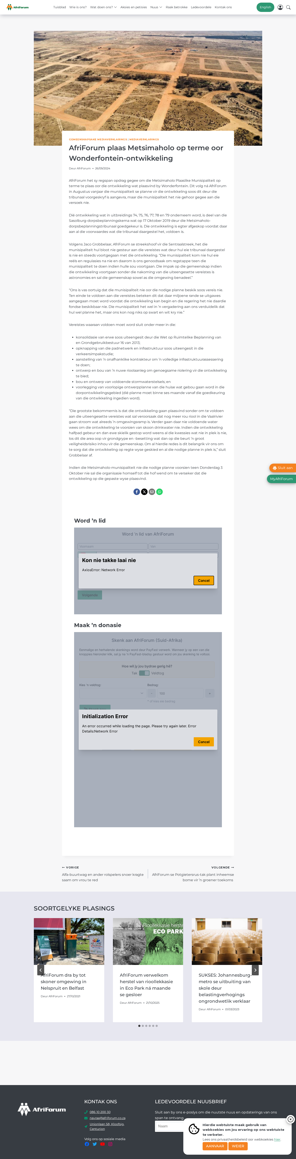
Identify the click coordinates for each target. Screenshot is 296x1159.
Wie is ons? (78, 7)
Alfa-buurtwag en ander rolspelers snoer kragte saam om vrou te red (103, 874)
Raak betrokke (176, 7)
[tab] (139, 1026)
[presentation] (69, 941)
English (265, 7)
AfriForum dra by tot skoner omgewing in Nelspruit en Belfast (63, 982)
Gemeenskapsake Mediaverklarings (98, 139)
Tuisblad (59, 7)
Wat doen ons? (101, 7)
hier (277, 1139)
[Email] (152, 492)
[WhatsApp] (159, 492)
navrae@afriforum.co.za (107, 1118)
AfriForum (84, 168)
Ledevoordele (201, 7)
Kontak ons (223, 7)
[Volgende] (255, 970)
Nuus (154, 7)
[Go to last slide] (40, 970)
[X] (144, 492)
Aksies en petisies (133, 7)
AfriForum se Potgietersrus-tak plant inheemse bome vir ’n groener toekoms (193, 874)
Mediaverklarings (144, 139)
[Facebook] (136, 492)
